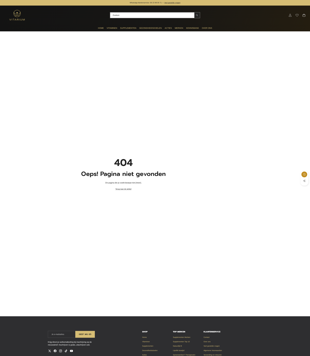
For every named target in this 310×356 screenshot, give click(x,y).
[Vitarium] (17, 15)
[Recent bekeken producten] (304, 174)
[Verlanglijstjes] (297, 15)
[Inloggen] (290, 15)
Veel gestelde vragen (172, 3)
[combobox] (155, 15)
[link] (123, 189)
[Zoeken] (197, 15)
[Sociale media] (304, 181)
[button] (9, 3)
